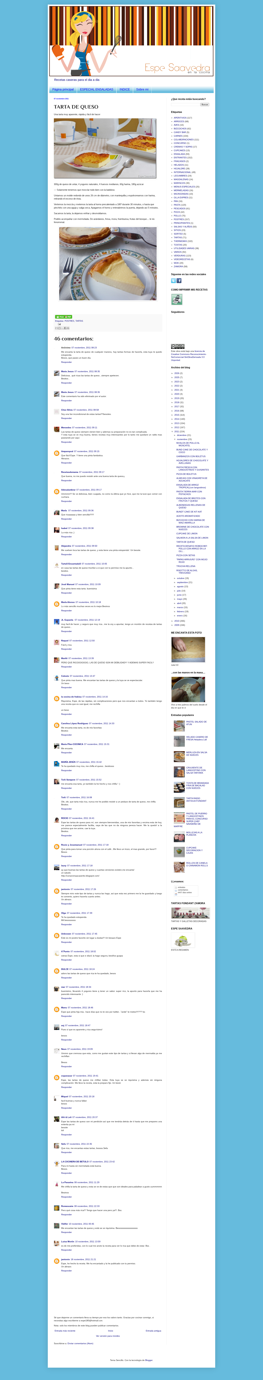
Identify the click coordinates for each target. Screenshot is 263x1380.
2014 (177, 419)
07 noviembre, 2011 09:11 (84, 427)
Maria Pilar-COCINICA (72, 744)
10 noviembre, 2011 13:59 (87, 1241)
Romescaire (67, 1206)
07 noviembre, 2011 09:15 (86, 451)
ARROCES (179, 121)
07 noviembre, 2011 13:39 (81, 658)
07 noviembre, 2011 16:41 (81, 818)
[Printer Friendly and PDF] (63, 318)
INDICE (125, 89)
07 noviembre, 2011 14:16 (95, 696)
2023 (177, 381)
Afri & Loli (66, 1117)
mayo (180, 599)
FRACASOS (179, 161)
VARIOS (178, 252)
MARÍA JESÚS (68, 762)
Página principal (63, 89)
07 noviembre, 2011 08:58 (86, 410)
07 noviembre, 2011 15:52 (89, 779)
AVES (176, 125)
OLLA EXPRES (181, 197)
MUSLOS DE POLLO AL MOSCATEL (188, 444)
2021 (177, 390)
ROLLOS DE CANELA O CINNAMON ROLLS (197, 864)
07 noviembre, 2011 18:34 (78, 987)
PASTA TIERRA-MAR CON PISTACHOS (189, 492)
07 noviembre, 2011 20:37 (85, 1117)
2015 (177, 415)
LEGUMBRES (180, 175)
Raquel (64, 640)
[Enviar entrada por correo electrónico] (59, 324)
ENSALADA (179, 154)
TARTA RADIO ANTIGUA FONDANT (196, 799)
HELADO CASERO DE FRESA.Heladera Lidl (197, 738)
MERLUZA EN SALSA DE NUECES (196, 753)
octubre (181, 578)
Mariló (64, 658)
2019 (177, 398)
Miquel (64, 1096)
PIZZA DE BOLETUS (186, 474)
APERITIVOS (180, 118)
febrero (181, 611)
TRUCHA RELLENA (185, 566)
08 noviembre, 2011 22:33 (87, 1206)
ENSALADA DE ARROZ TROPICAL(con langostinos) (191, 486)
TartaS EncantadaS (71, 563)
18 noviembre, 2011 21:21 (83, 1259)
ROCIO (64, 818)
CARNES (178, 136)
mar (63, 987)
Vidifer (64, 1224)
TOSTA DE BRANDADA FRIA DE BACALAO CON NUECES (197, 785)
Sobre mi (142, 89)
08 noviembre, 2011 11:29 (86, 1182)
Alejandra (66, 546)
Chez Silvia (67, 410)
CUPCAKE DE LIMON (186, 533)
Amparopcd (67, 451)
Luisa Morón (67, 1241)
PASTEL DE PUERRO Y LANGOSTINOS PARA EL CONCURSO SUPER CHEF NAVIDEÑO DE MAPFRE (191, 820)
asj (62, 1025)
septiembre (182, 582)
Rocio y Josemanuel (71, 845)
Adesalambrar (68, 490)
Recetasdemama (69, 472)
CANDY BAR (180, 132)
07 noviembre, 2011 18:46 (80, 1007)
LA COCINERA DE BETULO (75, 1161)
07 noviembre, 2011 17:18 (96, 845)
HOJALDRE (179, 168)
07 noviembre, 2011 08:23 (84, 347)
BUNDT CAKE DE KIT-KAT (189, 511)
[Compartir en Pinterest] (68, 328)
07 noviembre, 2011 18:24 (82, 969)
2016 (177, 411)
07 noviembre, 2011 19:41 (85, 1076)
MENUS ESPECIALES (184, 186)
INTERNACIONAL (182, 172)
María (64, 510)
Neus (64, 1049)
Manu (64, 1007)
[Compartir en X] (62, 328)
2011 (177, 431)
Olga (63, 913)
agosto (180, 586)
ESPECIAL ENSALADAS (96, 89)
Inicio (110, 1331)
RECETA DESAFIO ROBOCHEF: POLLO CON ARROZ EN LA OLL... (192, 548)
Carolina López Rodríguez (74, 723)
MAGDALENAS (181, 179)
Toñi (63, 797)
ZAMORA (178, 266)
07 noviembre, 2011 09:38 (81, 528)
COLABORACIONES (184, 139)
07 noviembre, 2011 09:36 (81, 510)
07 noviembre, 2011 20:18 (81, 1096)
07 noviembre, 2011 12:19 (87, 620)
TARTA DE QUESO (185, 542)
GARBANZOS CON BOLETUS (190, 456)
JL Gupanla (67, 620)
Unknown (66, 934)
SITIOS (177, 230)
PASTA (177, 205)
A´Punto (65, 951)
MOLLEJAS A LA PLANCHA (194, 833)
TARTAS (79, 321)
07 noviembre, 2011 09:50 (84, 546)
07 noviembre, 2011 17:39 (79, 913)
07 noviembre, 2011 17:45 (84, 934)
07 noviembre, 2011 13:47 (82, 676)
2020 (177, 394)
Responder (66, 362)
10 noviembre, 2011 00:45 (81, 1224)
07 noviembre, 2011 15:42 (89, 762)
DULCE (64, 969)
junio (179, 595)
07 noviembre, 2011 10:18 (88, 602)
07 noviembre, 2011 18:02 (83, 951)
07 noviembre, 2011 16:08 (79, 797)
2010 (177, 621)
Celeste (65, 676)
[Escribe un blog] (59, 328)
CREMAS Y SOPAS (183, 147)
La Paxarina (67, 1182)
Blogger (149, 1360)
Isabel (64, 528)
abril (179, 603)
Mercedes (66, 427)
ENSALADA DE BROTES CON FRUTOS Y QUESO (190, 499)
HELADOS (179, 165)
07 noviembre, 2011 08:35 (87, 371)
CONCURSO (180, 143)
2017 (177, 406)
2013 (177, 423)
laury (63, 865)
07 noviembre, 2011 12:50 (82, 640)
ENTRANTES (180, 157)
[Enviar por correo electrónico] (56, 328)
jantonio (65, 889)
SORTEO (178, 234)
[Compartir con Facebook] (65, 328)
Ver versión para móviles (108, 1336)
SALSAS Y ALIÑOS (183, 226)
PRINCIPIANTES (182, 223)
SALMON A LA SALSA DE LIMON (192, 538)
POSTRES (69, 321)
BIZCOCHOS (180, 128)
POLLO (177, 215)
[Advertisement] (186, 971)
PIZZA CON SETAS (185, 555)
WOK (176, 263)
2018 (177, 402)
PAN (176, 201)
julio (179, 590)
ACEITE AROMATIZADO (188, 516)
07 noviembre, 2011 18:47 (77, 1025)
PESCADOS (179, 208)
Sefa (63, 1144)
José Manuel (67, 584)
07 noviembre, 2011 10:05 (94, 563)
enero (180, 615)
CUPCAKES (179, 150)
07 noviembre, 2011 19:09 (80, 1049)
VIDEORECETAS (182, 259)
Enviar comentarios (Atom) (80, 1343)
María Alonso (68, 602)
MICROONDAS (181, 194)
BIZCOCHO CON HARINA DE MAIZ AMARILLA (190, 521)
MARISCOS (179, 183)
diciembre (182, 435)
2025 (177, 377)
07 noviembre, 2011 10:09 (88, 584)
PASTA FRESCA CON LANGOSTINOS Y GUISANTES (192, 468)
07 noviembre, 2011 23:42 (102, 1161)
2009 (177, 625)
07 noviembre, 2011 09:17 (91, 472)
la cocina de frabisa (71, 696)
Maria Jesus (67, 371)
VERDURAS (179, 255)
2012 (177, 427)
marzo (180, 607)
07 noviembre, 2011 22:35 (79, 1144)
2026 (177, 373)
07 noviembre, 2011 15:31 (96, 744)
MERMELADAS (181, 190)
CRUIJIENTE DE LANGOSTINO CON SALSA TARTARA (196, 770)
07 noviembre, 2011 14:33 (101, 723)
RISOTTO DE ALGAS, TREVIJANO (187, 571)
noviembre (182, 439)
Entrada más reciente (65, 1331)
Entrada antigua (153, 1331)
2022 (177, 386)
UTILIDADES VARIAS (184, 248)
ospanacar (66, 1076)
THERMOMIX (180, 241)
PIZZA (177, 212)
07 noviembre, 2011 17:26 (83, 889)
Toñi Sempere (68, 779)
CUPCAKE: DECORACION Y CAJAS (194, 850)
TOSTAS (178, 245)
